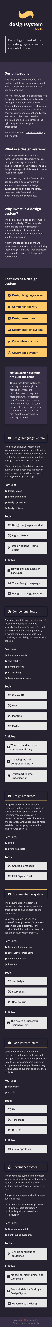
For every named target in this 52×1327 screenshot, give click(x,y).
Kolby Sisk (33, 1320)
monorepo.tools (31, 1323)
